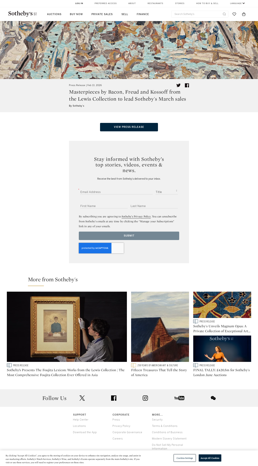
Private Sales (102, 14)
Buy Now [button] (76, 14)
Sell (124, 14)
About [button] (132, 3)
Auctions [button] (54, 14)
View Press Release (129, 127)
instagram (145, 398)
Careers (118, 438)
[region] (129, 458)
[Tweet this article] (178, 85)
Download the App (85, 432)
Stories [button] (179, 3)
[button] (131, 281)
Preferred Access (106, 3)
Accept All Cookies (210, 457)
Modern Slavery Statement (169, 438)
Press (116, 419)
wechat (213, 398)
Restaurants (155, 3)
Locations (79, 426)
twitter (82, 398)
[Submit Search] (224, 14)
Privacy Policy (121, 426)
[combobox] (199, 14)
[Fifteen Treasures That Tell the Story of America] (160, 327)
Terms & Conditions (165, 426)
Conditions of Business (167, 432)
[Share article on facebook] (187, 85)
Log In (79, 3)
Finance (143, 14)
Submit (129, 235)
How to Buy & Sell (207, 3)
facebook (113, 398)
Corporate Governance (127, 432)
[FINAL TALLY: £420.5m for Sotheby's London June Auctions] (222, 349)
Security (157, 419)
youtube (179, 398)
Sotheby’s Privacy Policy (136, 216)
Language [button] (236, 3)
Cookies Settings (185, 457)
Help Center (80, 419)
